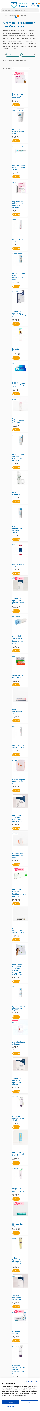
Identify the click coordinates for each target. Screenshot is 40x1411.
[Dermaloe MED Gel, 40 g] (20, 1317)
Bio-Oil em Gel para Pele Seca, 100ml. (18, 855)
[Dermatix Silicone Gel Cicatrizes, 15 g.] (20, 914)
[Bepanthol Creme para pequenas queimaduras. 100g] (20, 621)
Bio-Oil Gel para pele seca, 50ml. (18, 1043)
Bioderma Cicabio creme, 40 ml (18, 1118)
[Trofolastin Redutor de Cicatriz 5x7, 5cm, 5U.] (20, 296)
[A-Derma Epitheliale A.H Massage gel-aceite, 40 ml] (20, 1243)
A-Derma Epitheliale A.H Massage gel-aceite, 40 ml (18, 1261)
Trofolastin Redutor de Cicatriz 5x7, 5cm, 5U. (19, 314)
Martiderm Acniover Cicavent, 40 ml (18, 1190)
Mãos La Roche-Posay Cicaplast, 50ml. (18, 132)
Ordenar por (7, 68)
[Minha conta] (33, 6)
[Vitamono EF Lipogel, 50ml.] (20, 478)
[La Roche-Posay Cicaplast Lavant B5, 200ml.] (20, 991)
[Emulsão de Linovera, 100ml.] (20, 334)
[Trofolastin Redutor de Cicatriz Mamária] (20, 1281)
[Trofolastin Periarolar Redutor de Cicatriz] (20, 1064)
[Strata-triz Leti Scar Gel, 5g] (20, 661)
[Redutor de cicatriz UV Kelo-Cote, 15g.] (20, 1137)
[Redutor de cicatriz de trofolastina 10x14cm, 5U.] (20, 801)
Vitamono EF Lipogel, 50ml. (17, 493)
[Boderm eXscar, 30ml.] (20, 550)
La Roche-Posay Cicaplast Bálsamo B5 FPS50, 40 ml (18, 457)
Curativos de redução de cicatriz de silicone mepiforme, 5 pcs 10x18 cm (17, 969)
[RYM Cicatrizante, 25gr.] (20, 695)
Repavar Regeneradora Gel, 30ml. (18, 421)
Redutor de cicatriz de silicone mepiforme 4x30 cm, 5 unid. (19, 893)
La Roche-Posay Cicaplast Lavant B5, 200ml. (18, 1008)
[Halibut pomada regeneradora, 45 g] (20, 368)
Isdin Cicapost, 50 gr (18, 240)
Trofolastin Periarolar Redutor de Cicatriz (16, 1081)
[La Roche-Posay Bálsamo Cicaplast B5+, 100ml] (20, 259)
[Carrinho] (37, 6)
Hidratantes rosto (12, 55)
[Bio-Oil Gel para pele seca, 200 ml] (20, 765)
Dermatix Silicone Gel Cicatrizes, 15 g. (18, 931)
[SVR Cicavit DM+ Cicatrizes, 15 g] (20, 731)
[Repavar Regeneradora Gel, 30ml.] (20, 404)
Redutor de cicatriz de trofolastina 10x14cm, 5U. (17, 818)
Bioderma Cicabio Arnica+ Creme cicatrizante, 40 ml (18, 1369)
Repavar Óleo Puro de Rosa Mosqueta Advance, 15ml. (18, 204)
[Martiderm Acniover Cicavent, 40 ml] (20, 1173)
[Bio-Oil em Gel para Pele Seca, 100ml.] (20, 839)
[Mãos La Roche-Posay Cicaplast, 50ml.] (20, 115)
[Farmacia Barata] (17, 5)
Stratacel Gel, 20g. (17, 1225)
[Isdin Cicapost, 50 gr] (20, 225)
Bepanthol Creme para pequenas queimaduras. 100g (17, 640)
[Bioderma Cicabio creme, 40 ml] (20, 1102)
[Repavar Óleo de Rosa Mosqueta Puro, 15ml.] (20, 79)
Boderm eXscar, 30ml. (18, 565)
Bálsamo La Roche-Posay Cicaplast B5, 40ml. (17, 529)
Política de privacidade (30, 1381)
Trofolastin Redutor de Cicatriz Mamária (18, 1297)
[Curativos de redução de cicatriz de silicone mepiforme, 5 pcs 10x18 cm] (20, 950)
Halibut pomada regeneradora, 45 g (18, 385)
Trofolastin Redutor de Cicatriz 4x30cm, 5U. (18, 601)
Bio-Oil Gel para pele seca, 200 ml (18, 781)
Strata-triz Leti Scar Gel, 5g (18, 677)
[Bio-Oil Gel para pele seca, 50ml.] (20, 1027)
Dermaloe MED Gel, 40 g (18, 1333)
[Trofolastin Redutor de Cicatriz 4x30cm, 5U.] (20, 584)
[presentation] (5, 55)
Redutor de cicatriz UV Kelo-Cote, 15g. (18, 1154)
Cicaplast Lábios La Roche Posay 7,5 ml (18, 167)
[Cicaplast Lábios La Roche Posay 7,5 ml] (20, 151)
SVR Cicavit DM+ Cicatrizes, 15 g (18, 747)
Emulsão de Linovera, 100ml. (18, 350)
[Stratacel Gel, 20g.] (20, 1209)
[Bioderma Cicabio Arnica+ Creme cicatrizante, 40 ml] (20, 1351)
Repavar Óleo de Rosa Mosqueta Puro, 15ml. (19, 96)
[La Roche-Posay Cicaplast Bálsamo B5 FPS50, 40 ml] (20, 440)
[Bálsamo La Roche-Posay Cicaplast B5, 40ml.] (20, 512)
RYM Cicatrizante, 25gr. (17, 711)
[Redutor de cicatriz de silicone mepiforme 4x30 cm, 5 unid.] (20, 874)
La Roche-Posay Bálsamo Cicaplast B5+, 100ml (18, 276)
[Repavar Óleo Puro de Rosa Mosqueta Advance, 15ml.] (20, 187)
